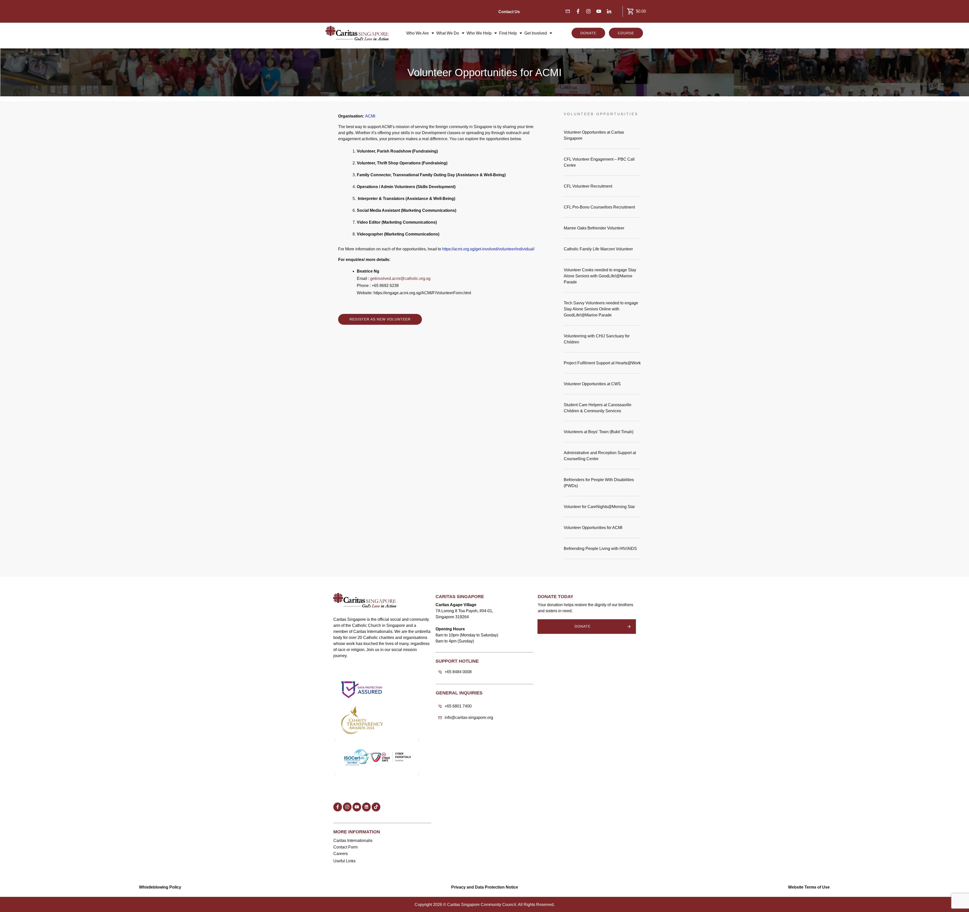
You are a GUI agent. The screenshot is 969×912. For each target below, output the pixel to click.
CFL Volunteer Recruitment (602, 187)
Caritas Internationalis (352, 840)
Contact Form (345, 847)
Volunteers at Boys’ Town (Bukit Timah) (602, 433)
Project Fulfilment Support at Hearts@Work (602, 364)
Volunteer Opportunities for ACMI (602, 529)
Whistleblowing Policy (160, 887)
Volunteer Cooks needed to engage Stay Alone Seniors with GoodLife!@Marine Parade (602, 277)
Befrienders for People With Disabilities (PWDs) (602, 484)
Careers (340, 853)
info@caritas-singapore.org (469, 717)
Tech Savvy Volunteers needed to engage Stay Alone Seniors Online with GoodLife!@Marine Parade (602, 310)
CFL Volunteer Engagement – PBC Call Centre (602, 163)
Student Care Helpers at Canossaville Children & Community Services (602, 409)
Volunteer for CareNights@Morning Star (602, 508)
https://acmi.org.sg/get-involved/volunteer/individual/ (488, 249)
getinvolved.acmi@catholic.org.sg (400, 278)
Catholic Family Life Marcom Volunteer (602, 250)
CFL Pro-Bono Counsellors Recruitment (602, 208)
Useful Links (344, 861)
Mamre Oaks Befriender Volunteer (602, 229)
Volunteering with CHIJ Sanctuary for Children (602, 340)
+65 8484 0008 (458, 672)
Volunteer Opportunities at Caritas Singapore (602, 136)
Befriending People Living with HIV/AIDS (602, 550)
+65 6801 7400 (458, 706)
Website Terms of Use (809, 887)
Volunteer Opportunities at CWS (602, 385)
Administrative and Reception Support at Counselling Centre (602, 457)
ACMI (370, 116)
